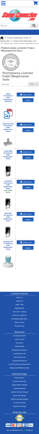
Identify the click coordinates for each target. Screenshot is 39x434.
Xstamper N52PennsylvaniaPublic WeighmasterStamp (8, 245)
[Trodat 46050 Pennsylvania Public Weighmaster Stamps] (8, 165)
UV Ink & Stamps (20, 403)
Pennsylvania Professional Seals (25, 41)
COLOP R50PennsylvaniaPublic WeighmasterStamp (8, 186)
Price (32, 84)
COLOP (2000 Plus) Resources (19, 364)
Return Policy (19, 322)
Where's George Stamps (19, 399)
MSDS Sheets (19, 346)
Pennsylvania (5, 41)
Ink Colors (19, 343)
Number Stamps (19, 388)
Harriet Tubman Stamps (19, 392)
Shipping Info (19, 308)
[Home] (2, 38)
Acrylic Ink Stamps (19, 395)
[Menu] (3, 3)
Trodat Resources (19, 353)
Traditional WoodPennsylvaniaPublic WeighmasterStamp (8, 127)
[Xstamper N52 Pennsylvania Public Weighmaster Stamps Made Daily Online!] (8, 256)
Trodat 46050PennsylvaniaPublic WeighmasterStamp (8, 155)
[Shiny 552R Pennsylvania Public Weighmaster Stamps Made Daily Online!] (8, 228)
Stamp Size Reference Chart (19, 368)
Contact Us (19, 301)
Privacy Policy (19, 326)
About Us (19, 297)
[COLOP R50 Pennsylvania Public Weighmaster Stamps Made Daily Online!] (8, 199)
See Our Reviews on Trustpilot (19, 430)
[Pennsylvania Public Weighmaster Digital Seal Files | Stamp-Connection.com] (8, 108)
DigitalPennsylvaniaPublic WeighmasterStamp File (8, 97)
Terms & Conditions (19, 315)
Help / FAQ (20, 304)
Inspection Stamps (19, 406)
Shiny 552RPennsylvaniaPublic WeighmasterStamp (8, 217)
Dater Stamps (19, 378)
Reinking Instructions (19, 350)
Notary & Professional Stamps (18, 38)
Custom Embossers (19, 381)
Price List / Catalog (19, 312)
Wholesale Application (19, 319)
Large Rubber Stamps (19, 385)
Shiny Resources (19, 357)
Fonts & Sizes (19, 339)
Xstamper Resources (19, 361)
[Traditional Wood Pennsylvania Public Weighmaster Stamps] (8, 138)
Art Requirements (19, 336)
